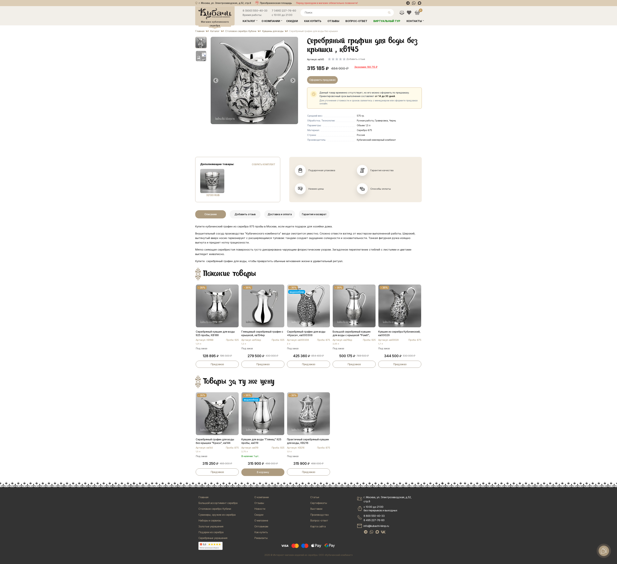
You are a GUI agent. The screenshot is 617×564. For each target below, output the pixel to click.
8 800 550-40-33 (374, 515)
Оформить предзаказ (322, 79)
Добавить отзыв (245, 214)
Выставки (316, 508)
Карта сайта (318, 526)
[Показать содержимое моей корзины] (417, 12)
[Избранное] (409, 12)
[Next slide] (292, 80)
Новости (259, 508)
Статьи (314, 497)
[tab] (253, 122)
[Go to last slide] (215, 80)
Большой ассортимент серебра (217, 503)
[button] (201, 42)
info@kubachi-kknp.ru (376, 526)
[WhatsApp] (413, 3)
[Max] (419, 3)
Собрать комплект (263, 164)
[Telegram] (408, 3)
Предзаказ (217, 364)
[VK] (383, 532)
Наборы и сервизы (209, 520)
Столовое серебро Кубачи (214, 508)
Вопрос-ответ (356, 21)
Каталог (249, 21)
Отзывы (333, 21)
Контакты (414, 21)
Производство (319, 514)
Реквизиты (261, 538)
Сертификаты (318, 503)
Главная (203, 497)
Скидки (292, 21)
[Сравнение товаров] (401, 12)
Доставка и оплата (280, 214)
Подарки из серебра (211, 532)
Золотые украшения (210, 526)
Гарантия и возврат (314, 214)
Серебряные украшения (212, 538)
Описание (210, 214)
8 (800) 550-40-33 (255, 10)
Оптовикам (261, 526)
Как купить (312, 21)
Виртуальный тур (386, 21)
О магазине (261, 520)
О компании (271, 21)
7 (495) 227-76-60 (284, 10)
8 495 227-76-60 (374, 520)
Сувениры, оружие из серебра (217, 514)
